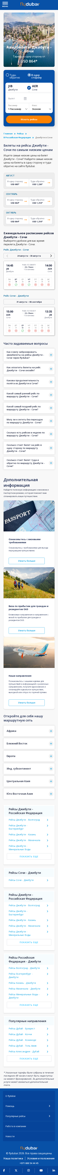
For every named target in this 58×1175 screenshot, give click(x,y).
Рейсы (20, 133)
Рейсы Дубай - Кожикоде (22, 1039)
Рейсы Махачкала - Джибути (24, 988)
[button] (29, 355)
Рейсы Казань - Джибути (22, 982)
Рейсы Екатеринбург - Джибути (21, 975)
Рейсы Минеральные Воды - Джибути (24, 996)
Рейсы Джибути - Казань (22, 834)
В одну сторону (36, 76)
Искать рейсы (29, 119)
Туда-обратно (15, 76)
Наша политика (13, 1158)
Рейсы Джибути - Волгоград (24, 819)
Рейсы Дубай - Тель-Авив (23, 1045)
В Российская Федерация (17, 137)
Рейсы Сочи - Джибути (21, 880)
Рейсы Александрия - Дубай (24, 1051)
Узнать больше (26, 560)
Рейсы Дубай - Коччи (20, 1034)
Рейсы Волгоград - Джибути (24, 968)
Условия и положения (40, 1158)
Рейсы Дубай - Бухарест (22, 1028)
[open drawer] (5, 3)
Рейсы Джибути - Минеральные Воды (20, 847)
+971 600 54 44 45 (29, 1163)
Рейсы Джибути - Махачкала (24, 840)
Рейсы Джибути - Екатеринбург (18, 827)
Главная (8, 133)
